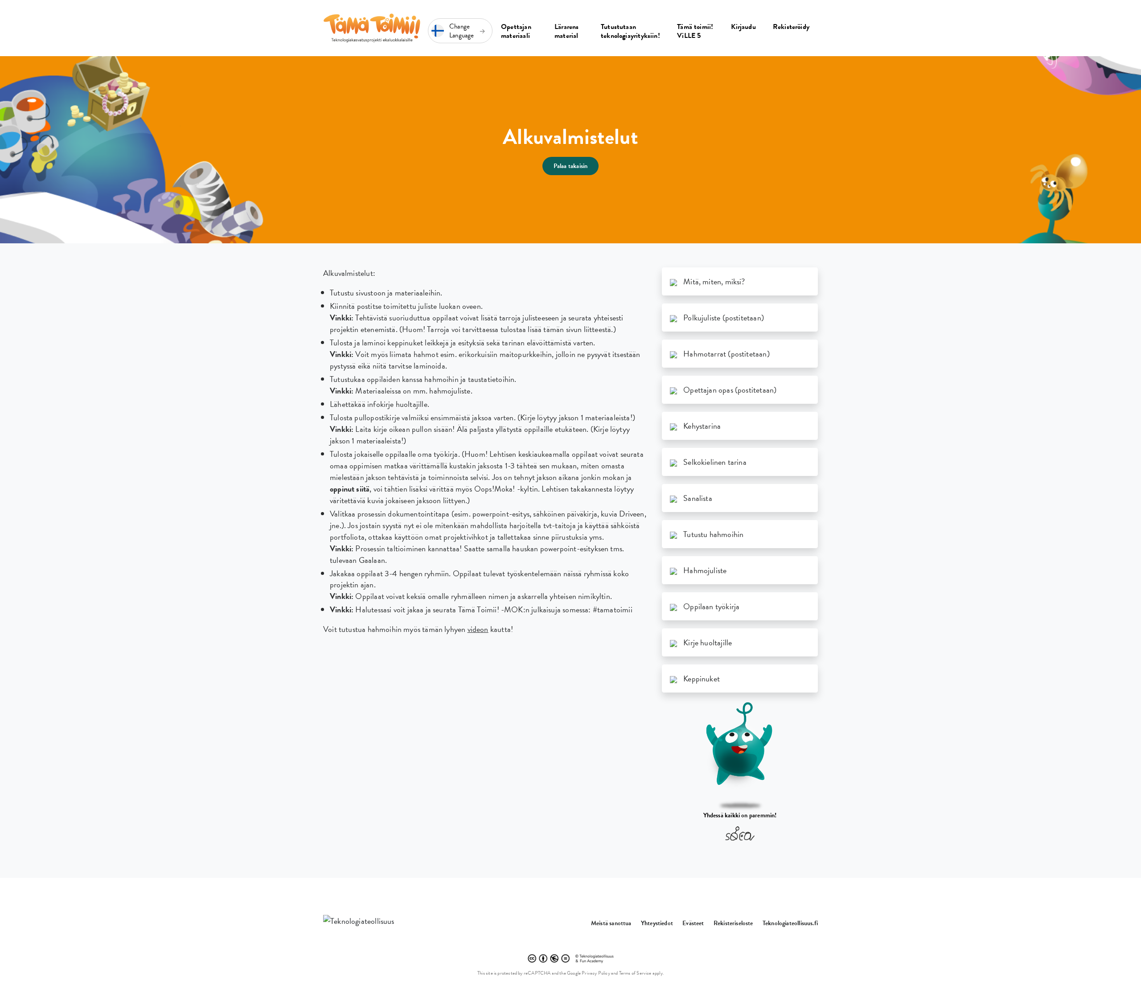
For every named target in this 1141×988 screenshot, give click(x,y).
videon (478, 629)
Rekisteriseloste (733, 923)
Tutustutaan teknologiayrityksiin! (630, 31)
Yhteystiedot (657, 923)
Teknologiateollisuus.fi (790, 923)
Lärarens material (566, 31)
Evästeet (693, 923)
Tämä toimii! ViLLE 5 (695, 31)
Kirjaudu (743, 26)
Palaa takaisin (571, 166)
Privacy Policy (596, 973)
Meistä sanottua (611, 923)
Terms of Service (635, 973)
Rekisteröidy (791, 26)
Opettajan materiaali (516, 31)
